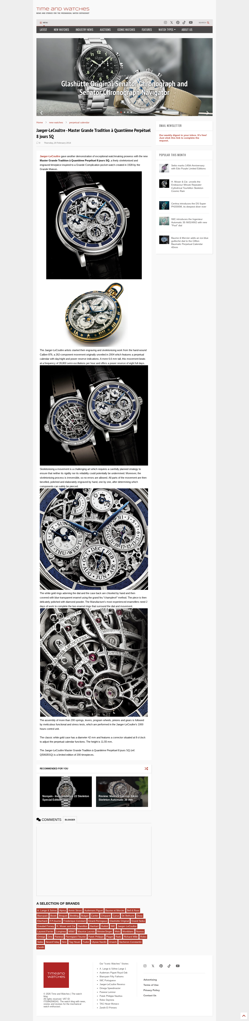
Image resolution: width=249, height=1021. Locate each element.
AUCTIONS (105, 30)
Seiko (40, 942)
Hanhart (94, 926)
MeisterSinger (104, 931)
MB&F (71, 931)
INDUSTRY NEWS (84, 30)
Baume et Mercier (114, 910)
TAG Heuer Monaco (109, 1004)
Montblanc (128, 931)
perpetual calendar (79, 122)
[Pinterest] (177, 23)
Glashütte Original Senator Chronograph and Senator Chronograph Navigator (124, 88)
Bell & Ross (133, 910)
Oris (50, 936)
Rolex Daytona (107, 1000)
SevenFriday (52, 942)
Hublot (104, 926)
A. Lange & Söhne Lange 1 (113, 968)
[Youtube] (191, 23)
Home (39, 122)
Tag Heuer (74, 942)
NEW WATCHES (61, 30)
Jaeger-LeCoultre (50, 156)
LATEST (43, 30)
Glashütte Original (119, 921)
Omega (41, 936)
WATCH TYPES (166, 30)
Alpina (62, 910)
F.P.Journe (55, 921)
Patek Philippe (96, 936)
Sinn (64, 942)
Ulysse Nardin (99, 942)
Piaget (109, 936)
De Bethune (128, 915)
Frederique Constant (75, 921)
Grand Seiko (138, 921)
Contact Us (149, 995)
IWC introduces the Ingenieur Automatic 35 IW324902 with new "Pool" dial (189, 222)
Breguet (63, 915)
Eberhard (42, 921)
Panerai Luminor (108, 992)
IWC (113, 926)
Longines (61, 931)
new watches (56, 122)
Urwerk (113, 942)
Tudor (86, 942)
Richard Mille (131, 936)
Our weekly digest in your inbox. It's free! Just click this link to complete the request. (183, 138)
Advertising (150, 979)
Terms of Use (151, 985)
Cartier (94, 915)
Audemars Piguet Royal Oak (114, 972)
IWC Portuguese (108, 980)
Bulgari (85, 915)
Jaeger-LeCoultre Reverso (112, 984)
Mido (117, 931)
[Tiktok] (184, 23)
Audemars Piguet (93, 910)
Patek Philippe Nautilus (111, 996)
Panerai (59, 936)
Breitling (74, 915)
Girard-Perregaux (97, 921)
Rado (118, 936)
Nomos (140, 931)
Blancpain (42, 915)
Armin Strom (75, 910)
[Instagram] (165, 23)
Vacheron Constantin (130, 942)
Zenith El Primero (108, 1007)
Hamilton (82, 926)
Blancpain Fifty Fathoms (112, 976)
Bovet (53, 915)
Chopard (105, 915)
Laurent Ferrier (45, 931)
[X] (171, 23)
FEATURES (147, 30)
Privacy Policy (151, 990)
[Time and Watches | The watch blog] (62, 12)
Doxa (139, 915)
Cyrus (116, 915)
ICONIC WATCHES (126, 30)
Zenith (40, 947)
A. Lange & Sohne (47, 910)
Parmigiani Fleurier (76, 936)
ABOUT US (187, 30)
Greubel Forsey (45, 926)
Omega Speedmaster (110, 988)
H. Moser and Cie (66, 926)
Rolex (143, 936)
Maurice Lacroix (86, 931)
